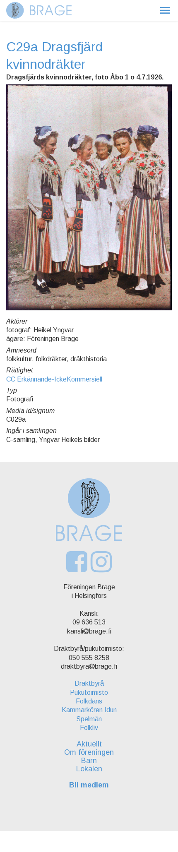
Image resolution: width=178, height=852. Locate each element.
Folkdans (89, 701)
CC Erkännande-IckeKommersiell (54, 379)
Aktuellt (89, 744)
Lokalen (89, 769)
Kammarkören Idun (89, 709)
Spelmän (89, 718)
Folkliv (89, 727)
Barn (89, 760)
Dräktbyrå (89, 683)
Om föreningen (89, 752)
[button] (165, 10)
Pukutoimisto (89, 692)
